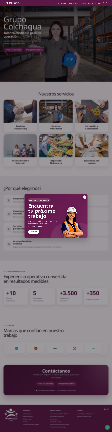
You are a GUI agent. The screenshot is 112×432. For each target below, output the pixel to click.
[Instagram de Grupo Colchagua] (106, 3)
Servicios (63, 3)
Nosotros (83, 3)
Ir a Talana (98, 3)
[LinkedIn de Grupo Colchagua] (103, 3)
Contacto (90, 3)
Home (57, 3)
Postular (34, 232)
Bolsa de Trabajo (74, 3)
